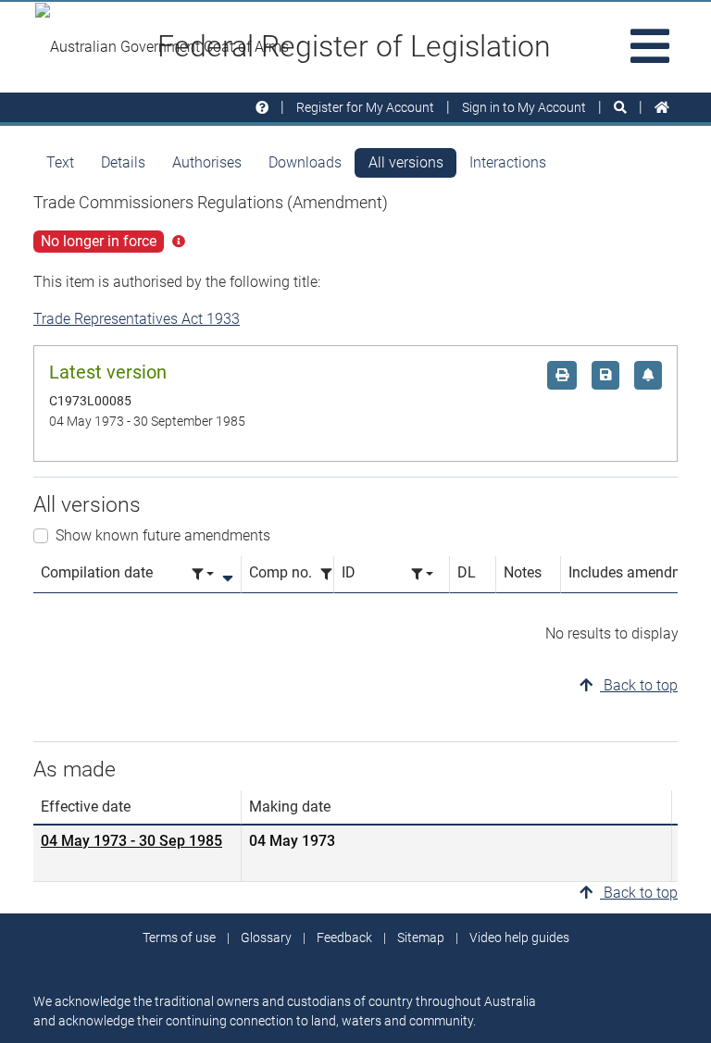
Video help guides (519, 937)
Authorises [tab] (207, 162)
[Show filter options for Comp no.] (331, 574)
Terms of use (179, 937)
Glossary (266, 937)
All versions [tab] (405, 162)
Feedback (344, 937)
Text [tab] (60, 162)
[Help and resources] (262, 108)
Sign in (524, 107)
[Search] (620, 108)
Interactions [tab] (507, 162)
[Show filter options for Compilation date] (202, 574)
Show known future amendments (163, 535)
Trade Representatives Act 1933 (136, 319)
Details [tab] (123, 162)
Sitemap (420, 937)
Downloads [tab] (305, 162)
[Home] (662, 108)
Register (365, 107)
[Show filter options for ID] (422, 574)
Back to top (639, 685)
